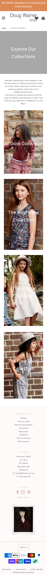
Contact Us (23, 470)
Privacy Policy (21, 569)
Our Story (24, 460)
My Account (23, 431)
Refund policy (23, 441)
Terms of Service (23, 438)
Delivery (23, 418)
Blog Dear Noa (23, 466)
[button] (23, 547)
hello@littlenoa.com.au (24, 473)
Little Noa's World (23, 457)
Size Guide (23, 428)
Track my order (23, 421)
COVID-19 (23, 435)
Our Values (23, 463)
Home (4, 28)
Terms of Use (6, 569)
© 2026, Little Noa (36, 569)
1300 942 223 (24, 477)
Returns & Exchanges (24, 425)
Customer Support (23, 414)
